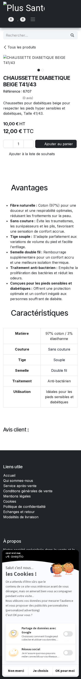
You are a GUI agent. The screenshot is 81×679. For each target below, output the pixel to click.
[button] (7, 68)
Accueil (9, 475)
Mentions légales (17, 496)
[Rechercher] (72, 35)
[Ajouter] (28, 144)
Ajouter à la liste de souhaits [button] (31, 154)
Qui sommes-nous (18, 480)
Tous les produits (22, 47)
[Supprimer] (8, 144)
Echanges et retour (19, 512)
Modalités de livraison (20, 517)
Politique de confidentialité (24, 506)
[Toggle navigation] (32, 19)
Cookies (9, 501)
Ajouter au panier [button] (58, 144)
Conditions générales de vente (28, 491)
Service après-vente (20, 486)
